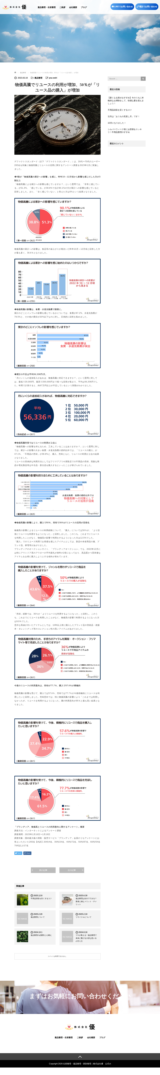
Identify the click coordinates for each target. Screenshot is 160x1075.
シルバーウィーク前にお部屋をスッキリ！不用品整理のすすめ (125, 130)
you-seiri (53, 78)
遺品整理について (38, 917)
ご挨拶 (62, 7)
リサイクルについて (83, 917)
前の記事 (43, 870)
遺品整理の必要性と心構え (41, 935)
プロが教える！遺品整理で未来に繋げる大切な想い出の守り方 (86, 938)
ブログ (84, 7)
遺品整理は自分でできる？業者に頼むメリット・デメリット (86, 901)
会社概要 (73, 7)
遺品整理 (38, 78)
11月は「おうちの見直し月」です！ (124, 116)
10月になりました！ (117, 123)
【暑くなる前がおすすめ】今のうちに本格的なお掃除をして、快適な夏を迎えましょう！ (126, 101)
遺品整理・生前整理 (47, 7)
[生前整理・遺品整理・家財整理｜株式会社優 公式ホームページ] (14, 6)
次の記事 (72, 870)
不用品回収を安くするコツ (41, 898)
